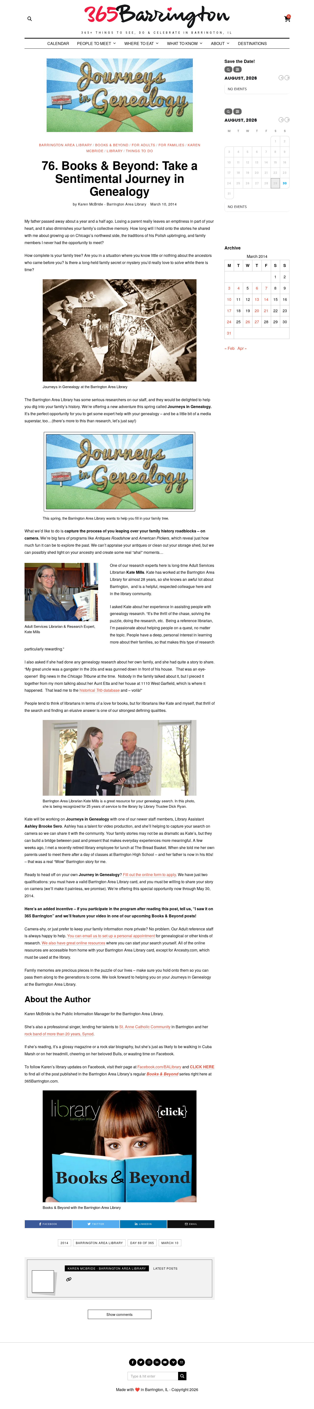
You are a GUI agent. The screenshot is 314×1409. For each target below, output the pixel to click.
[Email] (181, 1362)
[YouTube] (165, 1362)
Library (115, 150)
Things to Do (139, 150)
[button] (182, 1376)
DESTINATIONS (252, 43)
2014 (64, 1243)
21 (266, 310)
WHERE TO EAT (139, 43)
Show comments (119, 1314)
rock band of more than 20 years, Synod (59, 1034)
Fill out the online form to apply (149, 874)
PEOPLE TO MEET (94, 43)
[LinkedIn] (157, 1362)
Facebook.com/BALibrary (159, 1067)
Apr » (242, 348)
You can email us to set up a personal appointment (111, 936)
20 (257, 310)
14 (266, 299)
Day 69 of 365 (142, 1243)
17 (229, 310)
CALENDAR (58, 43)
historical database (99, 690)
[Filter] (237, 69)
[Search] (228, 69)
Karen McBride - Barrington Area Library (112, 203)
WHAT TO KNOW (182, 43)
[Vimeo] (173, 1362)
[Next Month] (287, 77)
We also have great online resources (73, 943)
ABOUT (218, 43)
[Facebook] (132, 1362)
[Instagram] (149, 1362)
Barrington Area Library (65, 144)
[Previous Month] (281, 77)
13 (257, 299)
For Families (171, 144)
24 (229, 321)
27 (257, 321)
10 (229, 299)
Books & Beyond (112, 144)
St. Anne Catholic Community (144, 1026)
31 (229, 333)
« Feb (229, 348)
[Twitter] (140, 1362)
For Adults (143, 144)
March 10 (170, 1243)
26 (248, 321)
